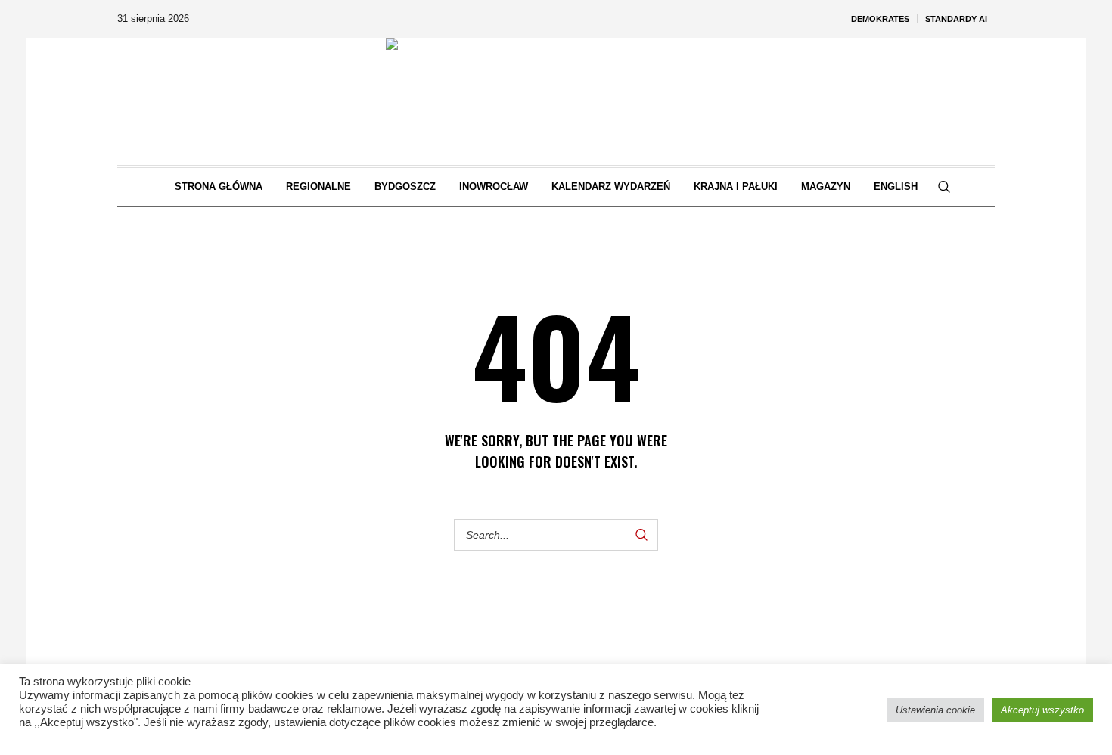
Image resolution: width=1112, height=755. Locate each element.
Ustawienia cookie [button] (935, 710)
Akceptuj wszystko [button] (1042, 710)
